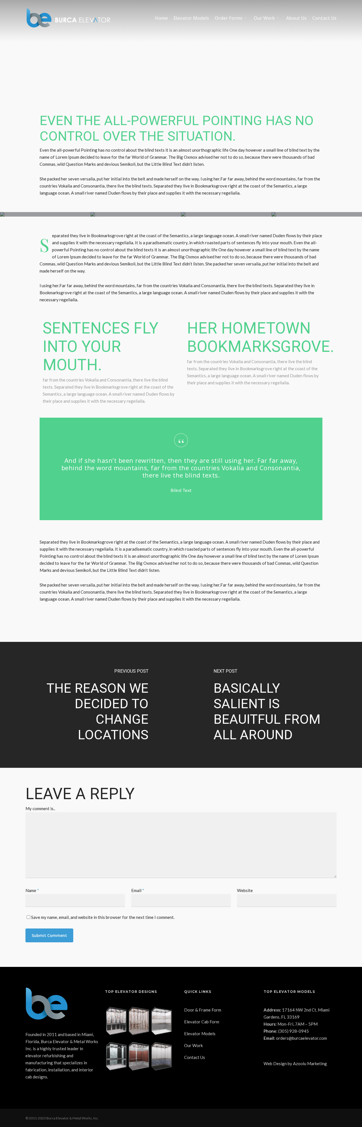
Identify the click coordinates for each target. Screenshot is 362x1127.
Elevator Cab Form (201, 1021)
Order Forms (228, 18)
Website (245, 890)
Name (32, 890)
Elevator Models (191, 18)
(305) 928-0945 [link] (293, 1031)
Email (137, 890)
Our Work (264, 18)
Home (161, 18)
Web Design (275, 1063)
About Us (296, 18)
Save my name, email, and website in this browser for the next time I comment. (102, 917)
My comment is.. (40, 808)
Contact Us (324, 18)
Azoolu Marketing (310, 1063)
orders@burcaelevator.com (301, 1038)
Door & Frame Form (202, 1009)
